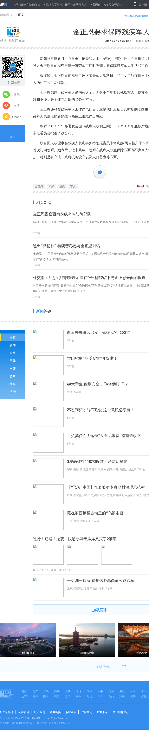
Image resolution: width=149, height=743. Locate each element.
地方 (35, 691)
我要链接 (55, 712)
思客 (24, 696)
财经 (13, 353)
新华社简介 (7, 712)
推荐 (13, 337)
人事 (67, 691)
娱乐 (78, 696)
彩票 (67, 696)
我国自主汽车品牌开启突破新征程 (103, 4)
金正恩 (39, 186)
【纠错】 (140, 186)
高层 (57, 691)
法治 (13, 391)
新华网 (4, 14)
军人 (73, 186)
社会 (13, 384)
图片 (13, 376)
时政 (24, 691)
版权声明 (71, 712)
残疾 (62, 186)
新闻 (13, 345)
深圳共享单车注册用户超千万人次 (56, 4)
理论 (78, 691)
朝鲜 (51, 186)
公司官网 (23, 712)
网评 (13, 368)
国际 (13, 360)
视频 (57, 696)
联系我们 (39, 712)
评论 (12, 137)
